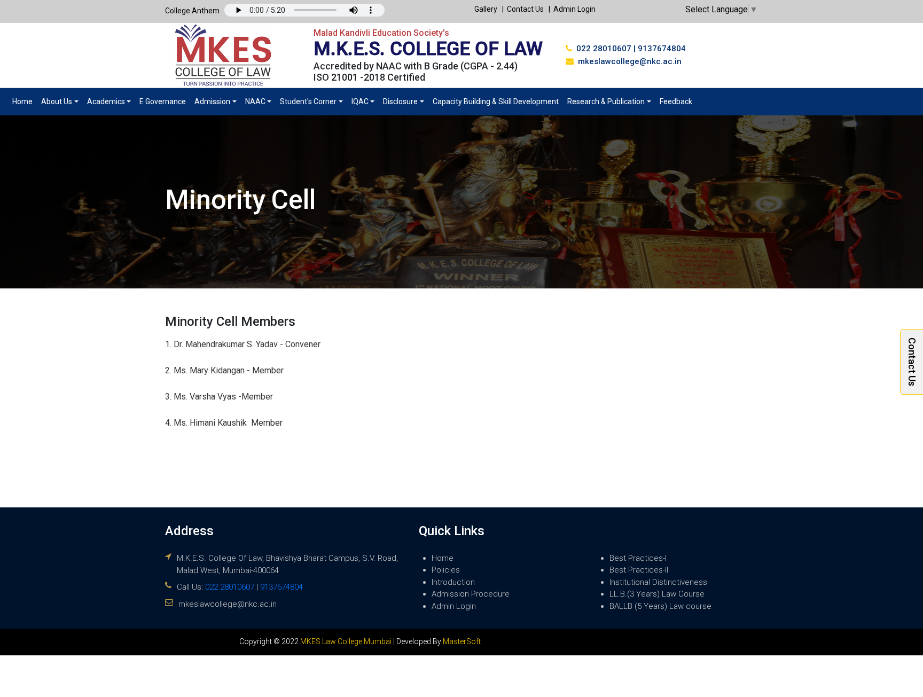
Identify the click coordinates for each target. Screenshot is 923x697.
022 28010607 (603, 48)
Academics (106, 101)
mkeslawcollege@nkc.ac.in (630, 61)
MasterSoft (462, 641)
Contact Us (525, 9)
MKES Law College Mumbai (346, 641)
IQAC (360, 101)
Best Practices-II (638, 570)
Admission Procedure (471, 594)
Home (22, 101)
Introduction (453, 582)
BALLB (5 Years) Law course (660, 606)
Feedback (676, 101)
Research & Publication (606, 101)
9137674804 (662, 48)
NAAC (255, 101)
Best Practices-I (638, 558)
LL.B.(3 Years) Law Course (657, 594)
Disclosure (400, 101)
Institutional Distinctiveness (658, 582)
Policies (446, 570)
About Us (56, 101)
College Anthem (192, 10)
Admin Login (574, 9)
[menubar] (352, 101)
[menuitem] (22, 101)
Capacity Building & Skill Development (496, 101)
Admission (212, 101)
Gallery (485, 9)
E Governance (162, 101)
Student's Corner (308, 101)
